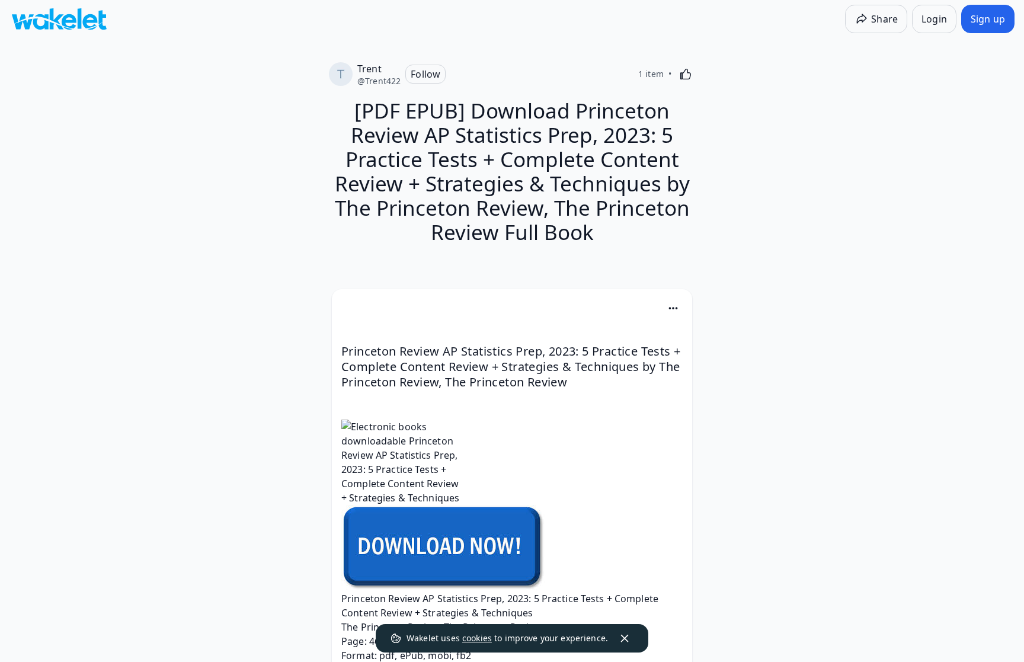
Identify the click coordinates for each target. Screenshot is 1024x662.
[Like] (685, 74)
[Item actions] (673, 308)
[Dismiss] (624, 638)
